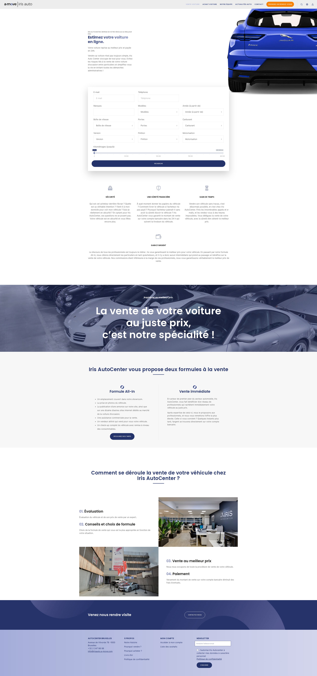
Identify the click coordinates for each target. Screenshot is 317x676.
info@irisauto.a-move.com (100, 651)
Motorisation (189, 133)
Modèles (142, 106)
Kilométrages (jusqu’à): (104, 146)
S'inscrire (204, 665)
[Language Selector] (305, 4)
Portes (141, 119)
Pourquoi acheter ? (133, 651)
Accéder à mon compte (171, 642)
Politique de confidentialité (136, 659)
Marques (97, 106)
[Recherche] (300, 4)
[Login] (311, 4)
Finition (141, 133)
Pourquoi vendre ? (132, 646)
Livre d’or (128, 655)
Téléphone (143, 92)
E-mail (96, 92)
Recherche (158, 163)
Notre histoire (130, 642)
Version (96, 133)
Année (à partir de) (191, 106)
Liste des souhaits (168, 646)
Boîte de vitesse (100, 119)
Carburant (187, 119)
